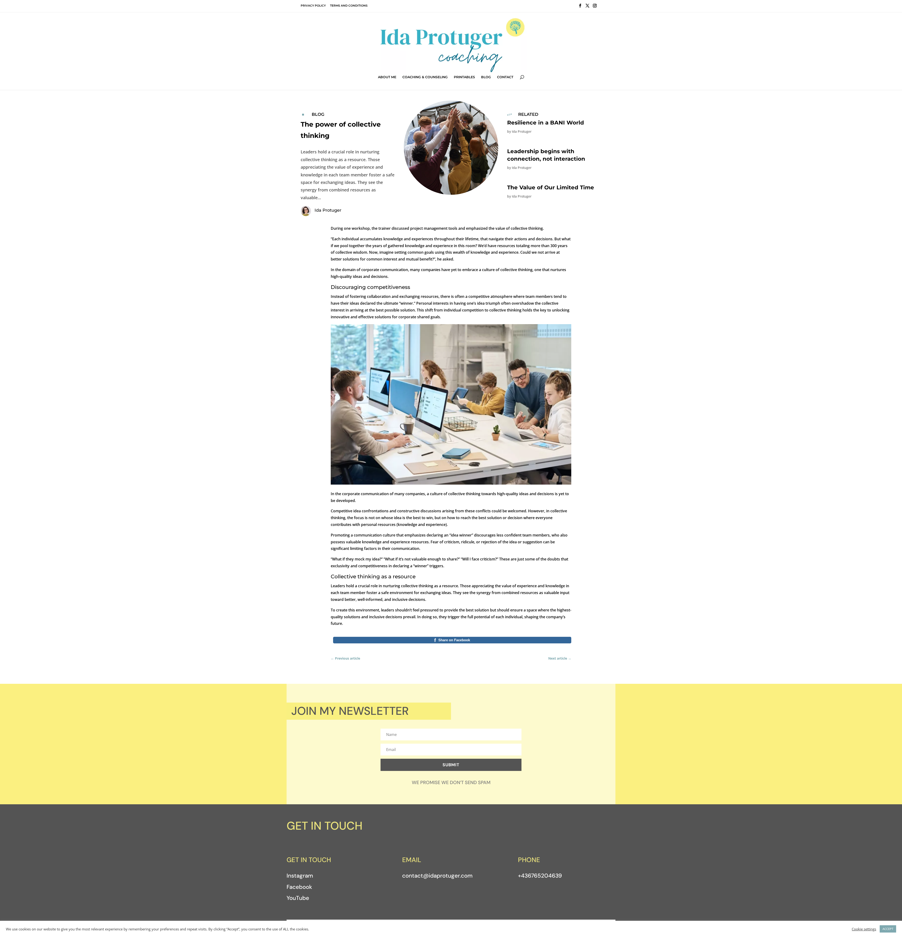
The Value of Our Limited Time (550, 187)
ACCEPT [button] (888, 929)
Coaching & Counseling (425, 77)
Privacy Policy (313, 5)
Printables (464, 77)
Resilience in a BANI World (545, 122)
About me (387, 77)
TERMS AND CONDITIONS (349, 5)
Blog (486, 77)
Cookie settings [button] (864, 929)
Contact (505, 77)
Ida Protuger (522, 131)
